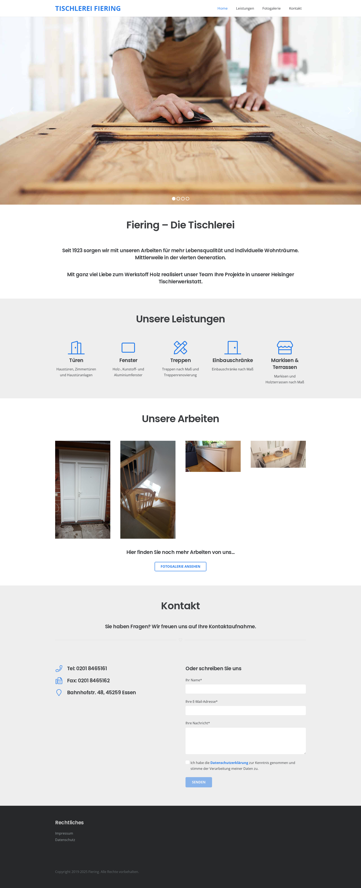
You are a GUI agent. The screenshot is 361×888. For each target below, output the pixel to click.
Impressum (64, 833)
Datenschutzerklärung (229, 762)
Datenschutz (65, 839)
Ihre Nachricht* (198, 723)
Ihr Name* (194, 680)
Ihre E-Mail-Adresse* (202, 701)
